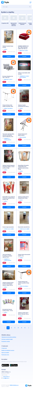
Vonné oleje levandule (8, 227)
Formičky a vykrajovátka (7, 139)
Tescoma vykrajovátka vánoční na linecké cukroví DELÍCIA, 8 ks (8, 135)
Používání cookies (6, 341)
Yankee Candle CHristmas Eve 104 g (23, 105)
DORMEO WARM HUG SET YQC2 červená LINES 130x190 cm (23, 47)
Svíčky (5, 49)
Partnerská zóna (5, 354)
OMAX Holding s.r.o (14, 385)
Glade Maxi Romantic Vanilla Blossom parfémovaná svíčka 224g (23, 167)
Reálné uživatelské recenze (8, 350)
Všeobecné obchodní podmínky (9, 337)
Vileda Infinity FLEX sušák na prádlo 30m (7, 105)
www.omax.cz (6, 376)
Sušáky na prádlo (8, 108)
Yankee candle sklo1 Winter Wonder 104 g (23, 313)
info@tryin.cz (6, 378)
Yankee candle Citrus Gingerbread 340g (23, 197)
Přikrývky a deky (24, 50)
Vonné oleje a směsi (9, 229)
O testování (4, 348)
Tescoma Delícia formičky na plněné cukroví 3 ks (7, 256)
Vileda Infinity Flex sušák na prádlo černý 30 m (23, 283)
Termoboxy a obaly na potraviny (24, 77)
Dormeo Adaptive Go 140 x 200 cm (7, 77)
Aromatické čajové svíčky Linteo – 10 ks (7, 310)
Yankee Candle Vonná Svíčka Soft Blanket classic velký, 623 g (7, 284)
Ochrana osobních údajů (7, 339)
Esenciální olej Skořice (24, 227)
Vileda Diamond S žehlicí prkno (22, 134)
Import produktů (5, 352)
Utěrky (21, 257)
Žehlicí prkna (23, 137)
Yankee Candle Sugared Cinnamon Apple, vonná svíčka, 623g (8, 167)
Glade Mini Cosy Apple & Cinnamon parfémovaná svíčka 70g (8, 198)
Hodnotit (9, 56)
